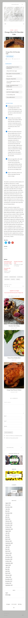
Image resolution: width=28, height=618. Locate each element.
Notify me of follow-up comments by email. (14, 435)
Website (5, 426)
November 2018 (8, 559)
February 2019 (8, 553)
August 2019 (8, 545)
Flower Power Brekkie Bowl (14, 358)
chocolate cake (13, 276)
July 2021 (7, 515)
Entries (7, 594)
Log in (6, 592)
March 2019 (7, 551)
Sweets (16, 30)
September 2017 (9, 585)
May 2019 (7, 549)
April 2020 (7, 537)
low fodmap (7, 279)
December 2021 (8, 513)
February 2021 (8, 521)
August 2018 (8, 565)
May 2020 (7, 535)
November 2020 (8, 525)
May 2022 (7, 511)
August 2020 (8, 531)
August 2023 (8, 503)
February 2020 (8, 541)
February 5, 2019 (7, 284)
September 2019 (9, 543)
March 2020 (7, 539)
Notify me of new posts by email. (12, 438)
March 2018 (7, 573)
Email (5, 421)
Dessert (6, 276)
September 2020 (9, 529)
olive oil (13, 279)
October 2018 (8, 561)
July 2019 (7, 547)
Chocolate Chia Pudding (14, 326)
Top (23, 615)
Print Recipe (10, 56)
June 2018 (7, 567)
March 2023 (7, 505)
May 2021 (7, 517)
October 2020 (8, 527)
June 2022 (7, 509)
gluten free (20, 276)
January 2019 (8, 555)
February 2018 (8, 575)
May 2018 (7, 569)
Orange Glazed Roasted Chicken (14, 390)
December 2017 (8, 579)
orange (18, 279)
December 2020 (8, 523)
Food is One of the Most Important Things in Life (13, 292)
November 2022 (8, 507)
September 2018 (9, 563)
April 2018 (7, 571)
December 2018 (8, 557)
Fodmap (11, 30)
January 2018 (8, 577)
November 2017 (8, 581)
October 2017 (8, 583)
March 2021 (7, 519)
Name (5, 416)
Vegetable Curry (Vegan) (14, 290)
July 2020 (7, 533)
